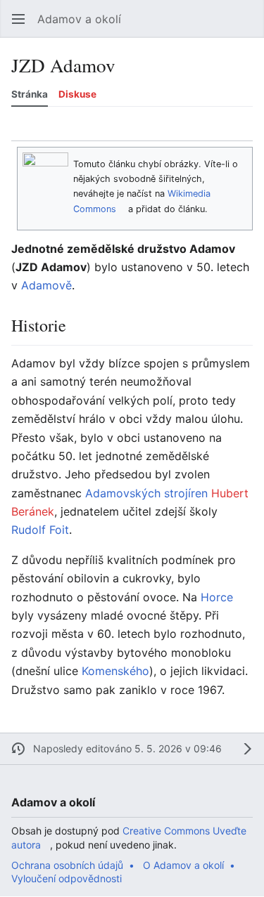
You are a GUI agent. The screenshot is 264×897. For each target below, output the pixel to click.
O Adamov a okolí (183, 865)
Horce (217, 597)
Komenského (115, 671)
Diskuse (77, 94)
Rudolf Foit (40, 530)
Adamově (46, 285)
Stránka (29, 94)
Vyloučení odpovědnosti (66, 878)
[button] (18, 19)
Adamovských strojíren (146, 493)
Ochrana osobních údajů (67, 865)
